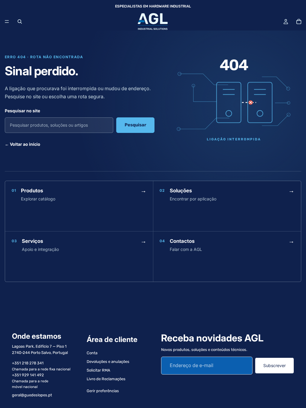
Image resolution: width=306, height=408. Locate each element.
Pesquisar (135, 125)
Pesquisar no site (22, 110)
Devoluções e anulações (108, 361)
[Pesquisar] (19, 21)
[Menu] (7, 21)
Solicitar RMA (98, 370)
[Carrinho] (298, 21)
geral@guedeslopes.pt (32, 395)
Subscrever (274, 365)
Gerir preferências (103, 391)
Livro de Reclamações (106, 379)
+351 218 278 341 (28, 363)
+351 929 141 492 (28, 375)
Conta (92, 353)
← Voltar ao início (22, 144)
